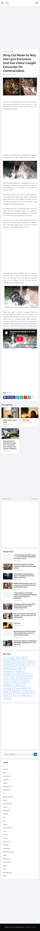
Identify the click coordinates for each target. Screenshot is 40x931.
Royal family (18, 692)
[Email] (29, 397)
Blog (12, 927)
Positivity (20, 685)
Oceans (16, 681)
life (6, 678)
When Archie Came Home (10, 421)
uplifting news (27, 695)
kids (30, 675)
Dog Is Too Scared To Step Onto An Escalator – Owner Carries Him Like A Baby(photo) (25, 615)
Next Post (34, 499)
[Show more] (33, 397)
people (26, 681)
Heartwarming (9, 671)
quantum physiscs (22, 688)
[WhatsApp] (21, 397)
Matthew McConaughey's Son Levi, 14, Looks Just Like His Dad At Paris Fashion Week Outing (25, 585)
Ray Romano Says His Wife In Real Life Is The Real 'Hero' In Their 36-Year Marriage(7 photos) (24, 633)
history (21, 671)
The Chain (25, 420)
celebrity (20, 661)
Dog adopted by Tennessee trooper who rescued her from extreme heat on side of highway (9, 445)
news (7, 681)
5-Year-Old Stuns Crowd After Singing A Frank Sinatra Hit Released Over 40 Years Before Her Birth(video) (25, 595)
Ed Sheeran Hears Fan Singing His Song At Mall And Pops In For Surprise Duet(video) (24, 605)
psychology (8, 688)
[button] (2, 3)
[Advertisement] (20, 27)
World (7, 698)
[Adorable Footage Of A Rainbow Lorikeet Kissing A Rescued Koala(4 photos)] (8, 567)
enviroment (22, 664)
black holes (8, 661)
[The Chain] (29, 412)
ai (6, 658)
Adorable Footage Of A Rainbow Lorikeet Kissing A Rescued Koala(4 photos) (25, 566)
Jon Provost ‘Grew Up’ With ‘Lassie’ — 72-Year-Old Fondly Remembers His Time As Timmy (25, 556)
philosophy (8, 685)
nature (14, 678)
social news (30, 692)
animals (10, 51)
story (16, 695)
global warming (10, 668)
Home (5, 51)
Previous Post (6, 499)
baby (24, 658)
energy (31, 661)
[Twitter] (17, 397)
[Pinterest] (25, 397)
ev (32, 664)
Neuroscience (25, 678)
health (22, 668)
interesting (8, 675)
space (7, 695)
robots (7, 692)
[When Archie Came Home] (10, 412)
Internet (20, 675)
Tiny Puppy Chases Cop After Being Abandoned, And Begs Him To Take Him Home (25, 642)
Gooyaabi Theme (30, 927)
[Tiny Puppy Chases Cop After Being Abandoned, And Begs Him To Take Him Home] (8, 643)
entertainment (9, 664)
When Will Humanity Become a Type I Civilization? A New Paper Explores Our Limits (24, 575)
